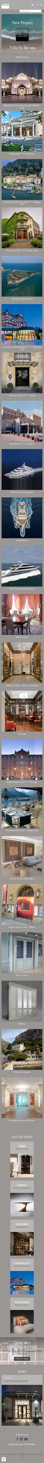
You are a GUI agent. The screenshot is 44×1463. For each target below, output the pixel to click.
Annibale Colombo (5, 5)
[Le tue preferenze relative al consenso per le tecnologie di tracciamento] (4, 1459)
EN (41, 5)
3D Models (29, 1444)
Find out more (22, 1359)
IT (38, 5)
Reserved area (16, 1444)
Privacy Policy (33, 1454)
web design (22, 1459)
